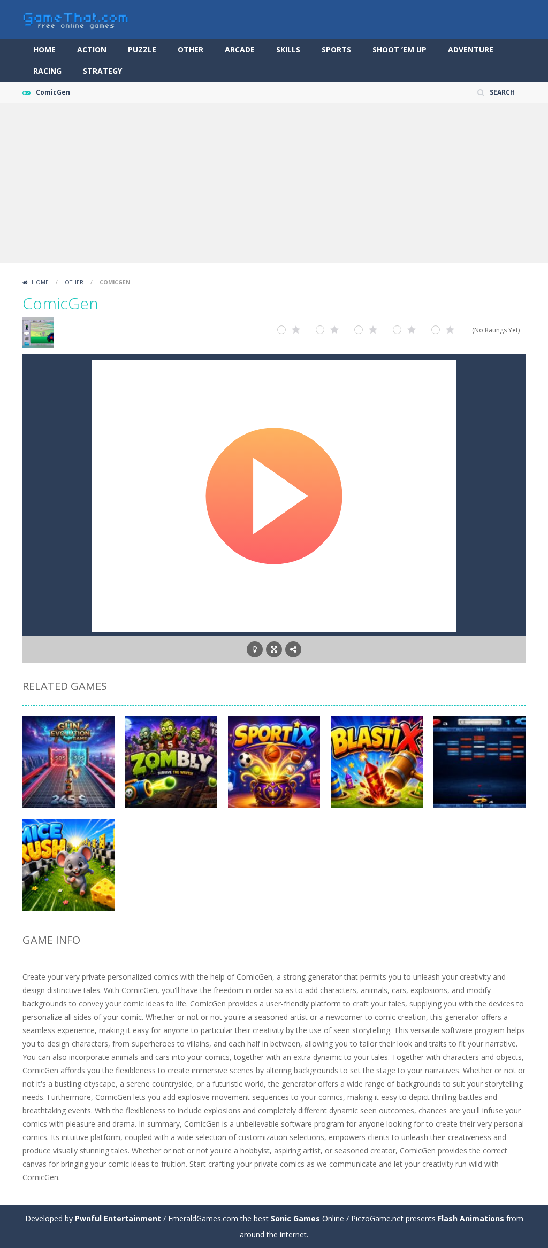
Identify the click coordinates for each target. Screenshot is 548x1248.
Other (190, 49)
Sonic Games (295, 1218)
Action (91, 49)
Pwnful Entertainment (118, 1218)
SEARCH (502, 92)
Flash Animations (471, 1218)
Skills (288, 49)
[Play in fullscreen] (274, 649)
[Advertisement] (274, 183)
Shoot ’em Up (399, 49)
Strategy (102, 71)
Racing (47, 71)
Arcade (240, 49)
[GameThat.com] (76, 18)
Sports (336, 49)
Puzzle (142, 49)
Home (44, 49)
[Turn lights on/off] (255, 649)
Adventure (470, 49)
